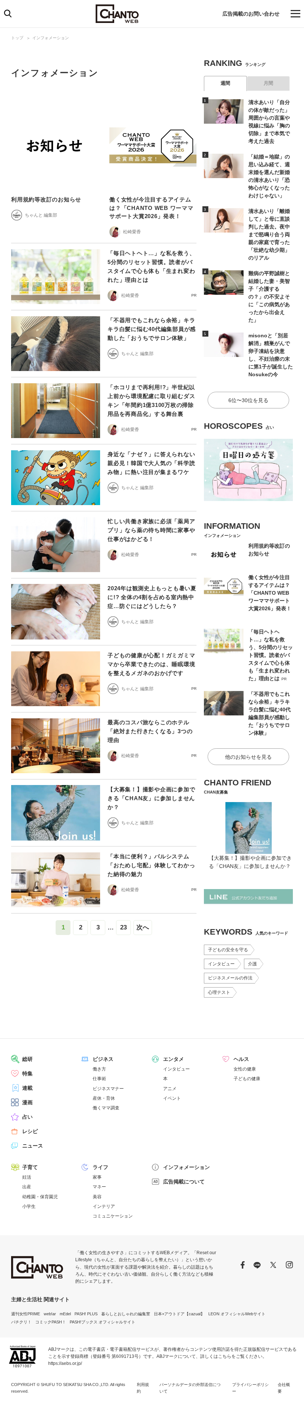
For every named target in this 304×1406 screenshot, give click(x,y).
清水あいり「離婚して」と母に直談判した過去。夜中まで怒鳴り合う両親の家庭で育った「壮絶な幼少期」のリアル (269, 234)
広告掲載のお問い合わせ (251, 14)
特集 (27, 1073)
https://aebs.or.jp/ (65, 1363)
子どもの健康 (247, 1078)
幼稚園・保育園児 (40, 1196)
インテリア (104, 1206)
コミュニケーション (113, 1216)
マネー (99, 1186)
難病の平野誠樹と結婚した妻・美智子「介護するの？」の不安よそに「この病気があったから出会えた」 (269, 296)
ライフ (100, 1167)
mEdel (65, 1314)
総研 (27, 1059)
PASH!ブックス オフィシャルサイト (102, 1322)
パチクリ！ (21, 1322)
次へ (142, 927)
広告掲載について (184, 1182)
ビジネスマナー (108, 1088)
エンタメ (173, 1059)
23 (123, 927)
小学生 (29, 1206)
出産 (26, 1186)
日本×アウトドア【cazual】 (179, 1314)
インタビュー (221, 963)
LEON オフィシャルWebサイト (236, 1314)
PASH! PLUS (86, 1314)
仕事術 (99, 1078)
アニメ (169, 1088)
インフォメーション (50, 38)
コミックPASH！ (50, 1322)
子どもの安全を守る (228, 949)
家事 (97, 1177)
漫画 (27, 1102)
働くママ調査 (106, 1108)
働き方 (99, 1069)
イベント (172, 1098)
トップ (17, 38)
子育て (30, 1167)
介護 (252, 963)
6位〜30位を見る (248, 400)
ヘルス (241, 1059)
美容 (97, 1196)
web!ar (50, 1314)
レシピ (30, 1131)
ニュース (32, 1146)
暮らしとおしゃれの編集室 (125, 1314)
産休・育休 (104, 1098)
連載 (27, 1088)
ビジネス (103, 1059)
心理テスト (219, 992)
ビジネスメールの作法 (230, 978)
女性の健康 (245, 1069)
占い (27, 1117)
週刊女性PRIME (25, 1314)
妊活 (26, 1177)
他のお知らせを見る (248, 757)
